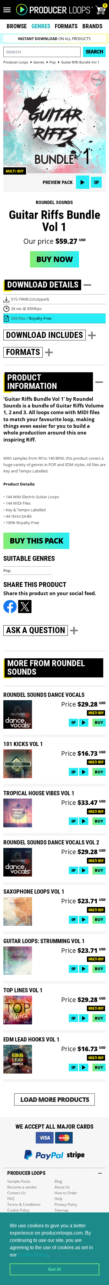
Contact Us (16, 1192)
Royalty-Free (40, 318)
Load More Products (54, 1099)
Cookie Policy (33, 1254)
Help (58, 1198)
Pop (7, 570)
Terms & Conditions (24, 1204)
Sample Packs (19, 1181)
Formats (66, 26)
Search (94, 51)
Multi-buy (15, 171)
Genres (40, 26)
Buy (99, 722)
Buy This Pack (36, 540)
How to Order (65, 1192)
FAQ (10, 1198)
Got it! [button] (54, 1269)
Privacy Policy (65, 1204)
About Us (62, 1187)
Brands (92, 26)
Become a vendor (22, 1187)
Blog (58, 1181)
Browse (17, 26)
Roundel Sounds (54, 202)
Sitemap (61, 1210)
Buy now (54, 259)
